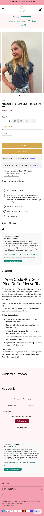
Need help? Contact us (14, 206)
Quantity (5, 133)
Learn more (21, 202)
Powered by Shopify (8, 505)
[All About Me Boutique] (22, 9)
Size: (4, 117)
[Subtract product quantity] (4, 138)
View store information (11, 176)
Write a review (22, 421)
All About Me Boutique (19, 501)
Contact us (27, 211)
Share (7, 229)
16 (33, 121)
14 (27, 121)
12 (21, 121)
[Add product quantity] (10, 138)
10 (15, 121)
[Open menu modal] (3, 9)
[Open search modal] (37, 9)
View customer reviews (12, 261)
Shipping (5, 181)
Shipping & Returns (9, 223)
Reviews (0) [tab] (12, 405)
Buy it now (22, 151)
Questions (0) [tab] (32, 405)
